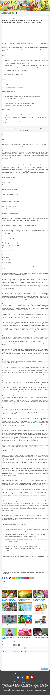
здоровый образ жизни (27, 583)
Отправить (44, 668)
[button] (3, 651)
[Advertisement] (25, 34)
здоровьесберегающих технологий (22, 68)
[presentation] (3, 651)
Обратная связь (6, 681)
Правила (23, 682)
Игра (34, 422)
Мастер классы (29, 681)
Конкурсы (14, 681)
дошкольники (17, 583)
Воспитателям (23, 43)
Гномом (34, 273)
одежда (10, 349)
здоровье (9, 155)
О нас (46, 681)
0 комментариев (30, 43)
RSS (28, 682)
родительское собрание (8, 583)
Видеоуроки (21, 681)
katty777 (5, 43)
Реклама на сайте (39, 681)
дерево (27, 515)
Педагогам (18, 43)
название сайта (7, 13)
